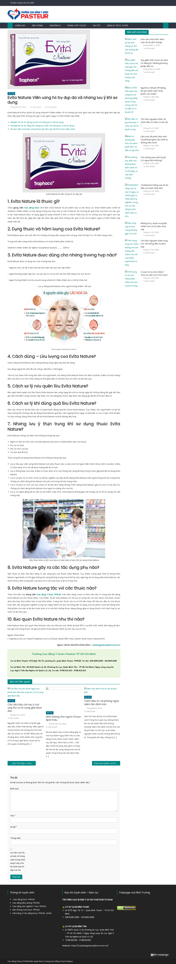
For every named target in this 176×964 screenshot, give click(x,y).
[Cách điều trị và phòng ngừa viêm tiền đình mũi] (102, 690)
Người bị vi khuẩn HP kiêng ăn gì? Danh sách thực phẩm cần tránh (153, 90)
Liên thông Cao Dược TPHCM (25, 909)
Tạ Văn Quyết (35, 107)
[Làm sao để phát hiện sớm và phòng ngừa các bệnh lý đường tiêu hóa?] (132, 143)
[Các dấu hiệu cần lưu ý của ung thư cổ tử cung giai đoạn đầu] (26, 692)
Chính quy (20, 25)
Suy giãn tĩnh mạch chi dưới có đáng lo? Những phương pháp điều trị (154, 63)
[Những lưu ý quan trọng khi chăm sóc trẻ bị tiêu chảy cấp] (132, 228)
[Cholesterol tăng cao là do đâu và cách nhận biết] (132, 200)
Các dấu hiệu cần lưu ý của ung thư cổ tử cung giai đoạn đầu (25, 708)
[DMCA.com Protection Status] (126, 907)
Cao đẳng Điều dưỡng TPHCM (25, 903)
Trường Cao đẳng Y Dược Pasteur (58, 961)
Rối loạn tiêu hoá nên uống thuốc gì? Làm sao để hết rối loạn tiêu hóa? (42, 129)
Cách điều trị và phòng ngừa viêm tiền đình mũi (101, 702)
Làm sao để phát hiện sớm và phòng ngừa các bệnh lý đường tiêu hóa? (154, 139)
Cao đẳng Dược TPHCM (24, 899)
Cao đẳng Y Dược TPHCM (49, 594)
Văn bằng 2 (55, 25)
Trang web (15, 838)
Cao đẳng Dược (31, 207)
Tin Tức (11, 93)
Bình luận (14, 788)
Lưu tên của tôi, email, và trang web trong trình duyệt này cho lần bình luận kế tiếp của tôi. (17, 861)
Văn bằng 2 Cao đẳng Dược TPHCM (28, 913)
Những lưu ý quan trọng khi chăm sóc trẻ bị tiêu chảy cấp (154, 226)
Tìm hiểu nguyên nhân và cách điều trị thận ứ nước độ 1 (154, 122)
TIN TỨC (97, 25)
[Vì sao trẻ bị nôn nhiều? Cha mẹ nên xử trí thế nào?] (132, 279)
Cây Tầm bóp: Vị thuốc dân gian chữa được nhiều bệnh (24, 763)
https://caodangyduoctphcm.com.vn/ (89, 945)
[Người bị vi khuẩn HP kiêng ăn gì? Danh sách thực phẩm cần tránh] (132, 100)
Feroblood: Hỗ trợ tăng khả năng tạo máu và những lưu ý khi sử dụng (42, 125)
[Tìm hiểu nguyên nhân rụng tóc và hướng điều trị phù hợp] (132, 253)
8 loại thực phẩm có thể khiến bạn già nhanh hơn (107, 763)
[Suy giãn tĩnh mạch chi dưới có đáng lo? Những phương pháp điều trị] (132, 70)
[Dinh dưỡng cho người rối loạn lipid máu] (64, 698)
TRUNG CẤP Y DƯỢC (76, 25)
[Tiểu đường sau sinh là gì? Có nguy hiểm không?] (132, 168)
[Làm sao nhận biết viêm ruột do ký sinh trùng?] (132, 46)
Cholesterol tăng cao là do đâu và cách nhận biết (154, 187)
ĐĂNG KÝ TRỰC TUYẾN (117, 25)
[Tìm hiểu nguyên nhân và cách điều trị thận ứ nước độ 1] (132, 124)
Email (13, 827)
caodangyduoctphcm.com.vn (106, 645)
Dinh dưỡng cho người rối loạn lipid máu (63, 718)
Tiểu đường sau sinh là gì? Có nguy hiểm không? (153, 159)
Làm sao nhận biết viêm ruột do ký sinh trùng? (152, 41)
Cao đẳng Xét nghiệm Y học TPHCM (29, 906)
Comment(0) (51, 107)
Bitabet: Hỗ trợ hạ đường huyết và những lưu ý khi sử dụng (36, 122)
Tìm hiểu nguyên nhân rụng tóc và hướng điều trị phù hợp (154, 243)
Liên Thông (37, 25)
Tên (13, 815)
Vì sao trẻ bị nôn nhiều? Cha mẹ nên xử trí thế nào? (154, 273)
